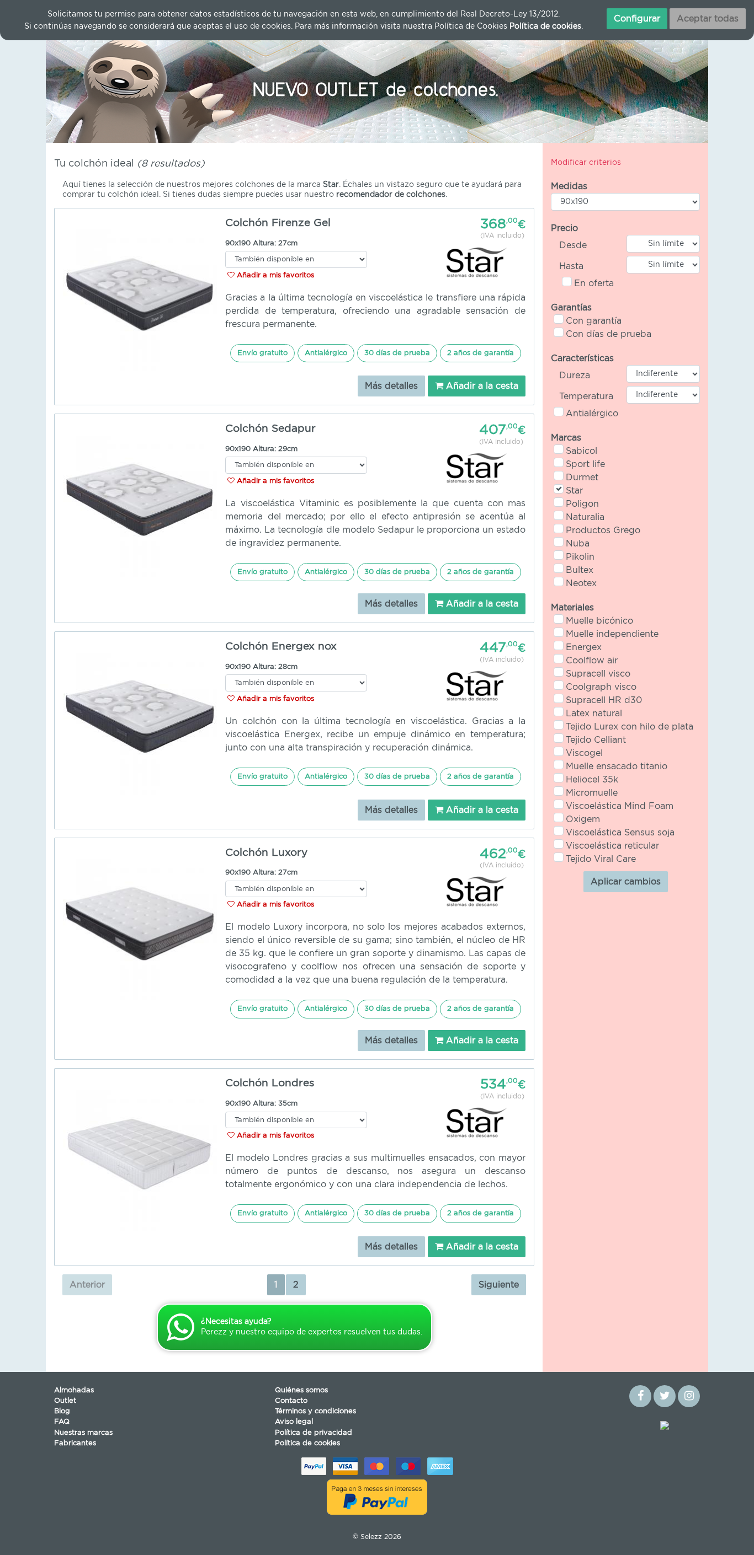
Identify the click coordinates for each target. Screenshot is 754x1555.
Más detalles (391, 386)
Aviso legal (294, 1421)
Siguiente (499, 1284)
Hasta (571, 266)
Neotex (581, 583)
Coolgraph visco (601, 687)
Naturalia (585, 517)
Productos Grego (603, 530)
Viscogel (584, 753)
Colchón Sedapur (270, 428)
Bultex (579, 570)
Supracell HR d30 (604, 700)
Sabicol (581, 451)
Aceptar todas (708, 18)
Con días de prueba (608, 334)
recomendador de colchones (390, 194)
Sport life (585, 464)
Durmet (582, 477)
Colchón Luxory (266, 853)
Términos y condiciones (315, 1411)
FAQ (62, 1421)
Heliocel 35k (592, 779)
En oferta (594, 283)
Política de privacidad (313, 1432)
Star (574, 490)
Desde (573, 245)
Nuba (578, 543)
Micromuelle (592, 793)
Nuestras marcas (83, 1432)
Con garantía (594, 321)
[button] (95, 88)
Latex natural (594, 713)
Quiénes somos (301, 1390)
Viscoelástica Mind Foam (619, 806)
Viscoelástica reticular (612, 845)
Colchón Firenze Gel (278, 223)
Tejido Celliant (596, 740)
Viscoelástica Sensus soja (620, 832)
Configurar (637, 18)
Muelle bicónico (599, 620)
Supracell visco (598, 673)
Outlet (65, 1400)
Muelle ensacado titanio (616, 766)
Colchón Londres (269, 1083)
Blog (62, 1411)
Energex (584, 647)
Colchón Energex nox (281, 646)
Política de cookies (307, 1443)
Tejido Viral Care (601, 859)
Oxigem (583, 819)
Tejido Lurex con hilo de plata (629, 726)
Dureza (574, 375)
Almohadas (74, 1390)
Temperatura (586, 396)
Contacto (291, 1400)
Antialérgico (592, 413)
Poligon (582, 504)
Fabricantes (75, 1443)
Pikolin (580, 557)
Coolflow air (592, 660)
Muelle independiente (612, 634)
